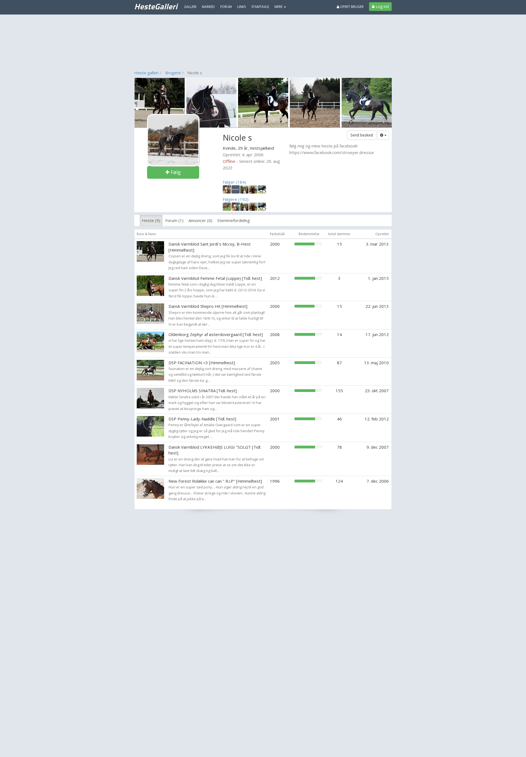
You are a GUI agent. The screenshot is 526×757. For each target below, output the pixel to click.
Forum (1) (174, 220)
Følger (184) (234, 182)
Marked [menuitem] (208, 6)
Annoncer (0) (200, 220)
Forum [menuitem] (226, 6)
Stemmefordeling (233, 220)
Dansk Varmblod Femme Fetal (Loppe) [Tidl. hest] (215, 278)
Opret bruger (351, 6)
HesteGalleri (155, 6)
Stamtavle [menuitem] (260, 6)
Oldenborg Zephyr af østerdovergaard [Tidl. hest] (215, 334)
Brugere (173, 72)
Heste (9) (151, 220)
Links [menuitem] (241, 6)
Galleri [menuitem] (190, 6)
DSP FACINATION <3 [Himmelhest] (201, 362)
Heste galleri (146, 72)
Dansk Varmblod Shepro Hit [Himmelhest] (207, 306)
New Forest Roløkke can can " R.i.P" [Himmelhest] (215, 481)
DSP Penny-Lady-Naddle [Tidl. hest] (202, 419)
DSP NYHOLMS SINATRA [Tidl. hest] (202, 390)
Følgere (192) (235, 199)
